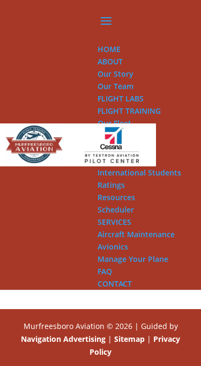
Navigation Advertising (63, 339)
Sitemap (129, 339)
